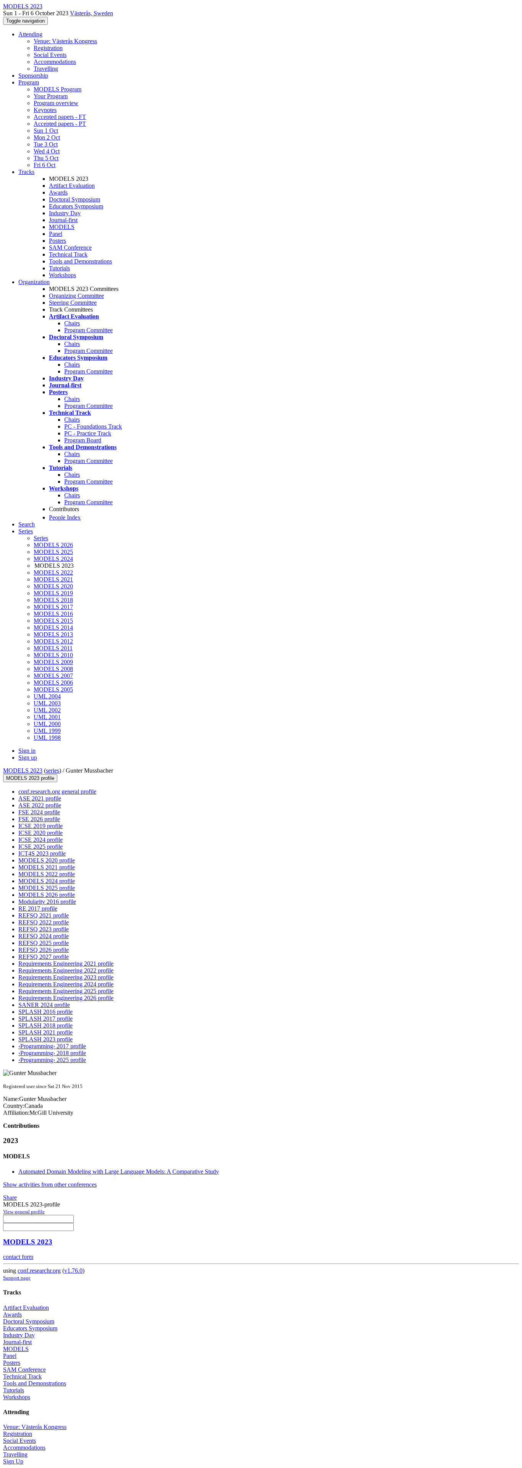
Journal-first (63, 220)
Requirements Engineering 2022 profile (65, 970)
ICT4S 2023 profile (42, 853)
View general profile (24, 1212)
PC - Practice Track (87, 433)
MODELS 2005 (53, 689)
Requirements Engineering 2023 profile (65, 977)
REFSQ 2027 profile (43, 956)
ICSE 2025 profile (40, 846)
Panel (55, 234)
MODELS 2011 (53, 648)
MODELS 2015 (53, 620)
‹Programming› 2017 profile (52, 1046)
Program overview (56, 103)
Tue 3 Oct (46, 144)
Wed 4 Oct (47, 151)
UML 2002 (47, 710)
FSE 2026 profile (39, 819)
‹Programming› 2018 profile (52, 1053)
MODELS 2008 (53, 669)
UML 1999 (47, 731)
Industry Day (65, 213)
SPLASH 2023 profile (45, 1039)
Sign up (27, 757)
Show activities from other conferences (50, 1184)
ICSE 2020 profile (40, 833)
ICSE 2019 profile (40, 826)
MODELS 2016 (53, 614)
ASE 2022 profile (39, 805)
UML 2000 (47, 724)
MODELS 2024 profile (46, 881)
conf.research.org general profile (57, 791)
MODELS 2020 (53, 586)
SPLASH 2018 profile (45, 1025)
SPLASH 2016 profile (45, 1011)
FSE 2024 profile (39, 812)
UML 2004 (47, 696)
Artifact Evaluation (72, 185)
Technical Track (68, 254)
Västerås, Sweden (91, 13)
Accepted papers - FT (60, 117)
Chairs (72, 323)
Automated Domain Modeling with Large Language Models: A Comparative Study (118, 1171)
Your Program (51, 96)
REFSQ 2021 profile (43, 915)
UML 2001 (47, 717)
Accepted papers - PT (60, 123)
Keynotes (45, 110)
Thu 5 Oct (46, 158)
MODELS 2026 (53, 545)
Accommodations (55, 61)
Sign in (27, 750)
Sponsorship (33, 75)
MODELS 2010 (53, 655)
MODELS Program (57, 89)
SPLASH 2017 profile (45, 1018)
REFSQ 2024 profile (43, 936)
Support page (17, 1278)
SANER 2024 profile (44, 1005)
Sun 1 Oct (46, 130)
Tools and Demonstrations (80, 261)
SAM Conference (70, 247)
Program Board (82, 440)
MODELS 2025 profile (46, 888)
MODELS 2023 (22, 770)
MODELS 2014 (53, 627)
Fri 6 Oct (44, 165)
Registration (48, 48)
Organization (34, 282)
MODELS (62, 227)
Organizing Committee (76, 295)
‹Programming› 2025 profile (52, 1060)
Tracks (26, 172)
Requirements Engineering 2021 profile (65, 963)
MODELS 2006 (53, 682)
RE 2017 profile (37, 908)
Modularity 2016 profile (47, 901)
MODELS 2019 (53, 593)
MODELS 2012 (53, 641)
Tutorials (59, 268)
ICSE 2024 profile (40, 839)
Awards (58, 192)
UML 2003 (47, 703)
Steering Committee (73, 302)
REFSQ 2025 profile (43, 943)
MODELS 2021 (53, 579)
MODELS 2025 (53, 552)
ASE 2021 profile (39, 798)
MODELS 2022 (53, 572)
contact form (18, 1257)
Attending (30, 34)
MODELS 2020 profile (46, 860)
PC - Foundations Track (93, 426)
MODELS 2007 (53, 675)
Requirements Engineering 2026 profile (65, 998)
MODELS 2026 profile (46, 895)
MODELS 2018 (53, 600)
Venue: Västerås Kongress (65, 41)
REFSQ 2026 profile (43, 950)
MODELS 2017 (53, 607)
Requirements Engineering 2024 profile (65, 984)
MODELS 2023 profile (30, 778)
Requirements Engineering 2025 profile (65, 991)
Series (41, 538)
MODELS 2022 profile (46, 874)
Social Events (50, 55)
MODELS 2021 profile (46, 867)
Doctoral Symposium (74, 199)
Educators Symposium (76, 206)
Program (28, 82)
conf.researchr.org (39, 1270)
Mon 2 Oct (47, 137)
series (52, 770)
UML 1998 (47, 737)
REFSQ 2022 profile (43, 922)
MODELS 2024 (53, 558)
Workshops (62, 275)
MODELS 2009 (53, 662)
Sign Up (13, 1461)
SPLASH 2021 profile (45, 1032)
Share (10, 1197)
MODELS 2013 (53, 634)
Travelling (46, 68)
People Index (65, 517)
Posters (57, 240)
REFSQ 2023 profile (43, 929)
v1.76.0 (73, 1270)
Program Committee (88, 330)
